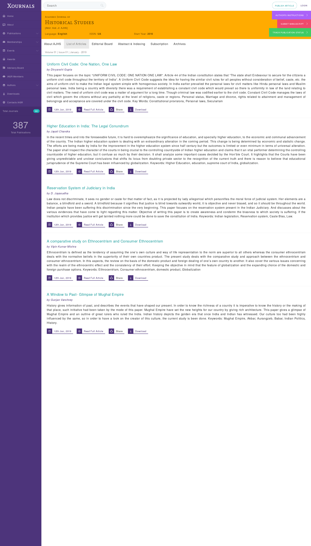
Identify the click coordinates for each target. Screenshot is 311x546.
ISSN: (93, 33)
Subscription (159, 44)
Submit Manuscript (292, 23)
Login (304, 5)
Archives (179, 44)
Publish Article (284, 5)
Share (119, 109)
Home (10, 15)
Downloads (13, 93)
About (10, 24)
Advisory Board (15, 67)
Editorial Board (102, 44)
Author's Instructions (290, 15)
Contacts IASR (15, 102)
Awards (11, 59)
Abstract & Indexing (131, 44)
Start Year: (140, 33)
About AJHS (52, 44)
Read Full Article (93, 109)
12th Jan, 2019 (62, 109)
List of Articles (76, 44)
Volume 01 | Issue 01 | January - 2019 (65, 52)
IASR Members (15, 76)
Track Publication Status (288, 32)
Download (140, 109)
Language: (51, 33)
